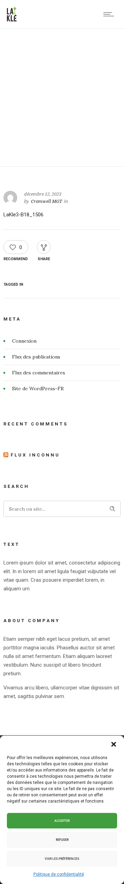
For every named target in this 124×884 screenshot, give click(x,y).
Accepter (62, 821)
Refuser (62, 840)
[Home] (12, 20)
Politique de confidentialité (58, 874)
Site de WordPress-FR (38, 388)
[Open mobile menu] (110, 14)
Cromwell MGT (46, 201)
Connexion (24, 341)
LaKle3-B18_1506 (23, 215)
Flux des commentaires (38, 373)
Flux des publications (36, 357)
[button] (113, 744)
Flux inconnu (35, 455)
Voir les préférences (62, 859)
